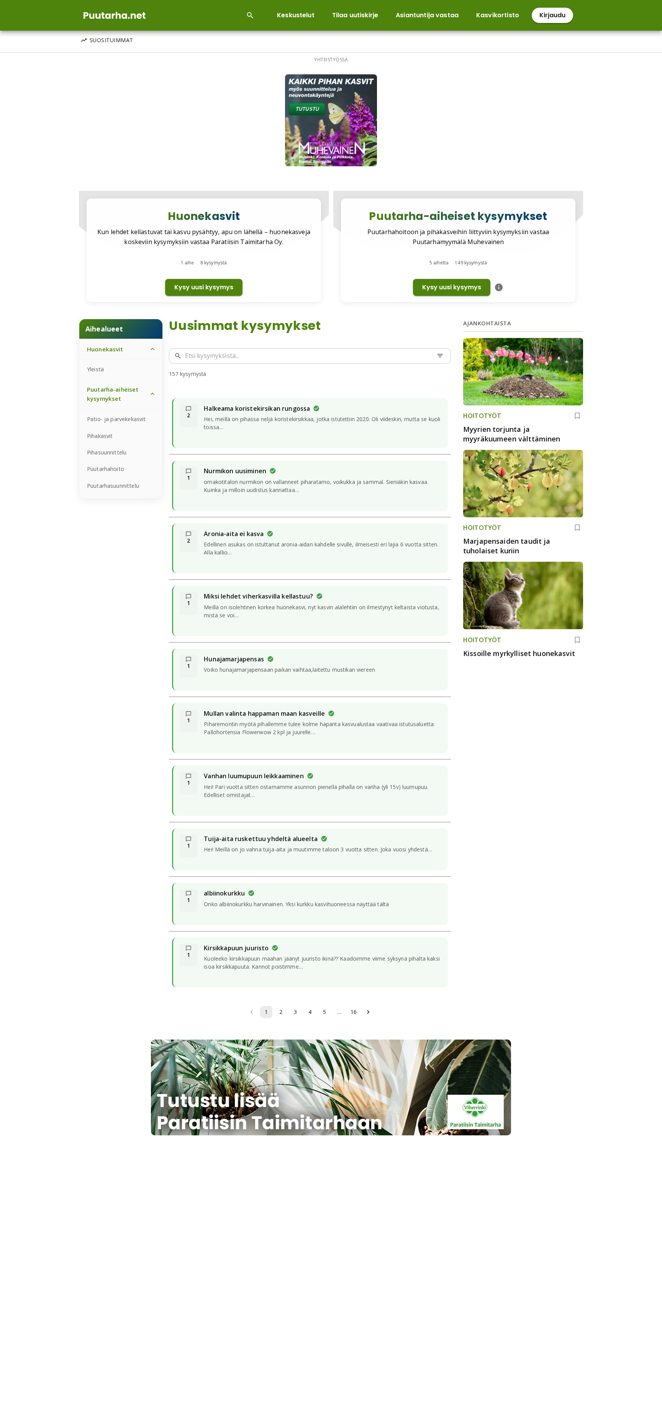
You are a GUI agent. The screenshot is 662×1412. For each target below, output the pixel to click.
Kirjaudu (552, 15)
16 (354, 1011)
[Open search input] (250, 15)
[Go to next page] (368, 1012)
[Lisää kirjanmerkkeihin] (577, 415)
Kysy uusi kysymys (203, 287)
